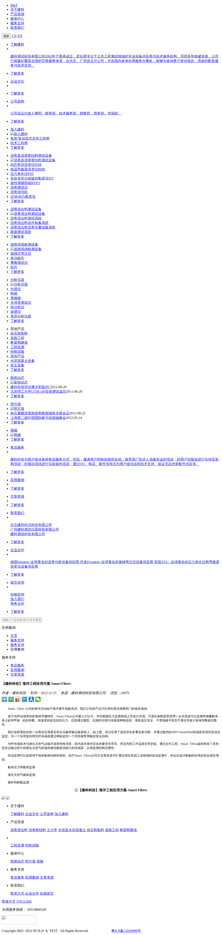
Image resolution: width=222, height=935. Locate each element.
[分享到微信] (38, 699)
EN (20, 36)
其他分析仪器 (20, 316)
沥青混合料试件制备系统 (29, 223)
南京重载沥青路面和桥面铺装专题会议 (39, 413)
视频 (13, 430)
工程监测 (17, 347)
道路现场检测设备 (24, 244)
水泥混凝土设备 (22, 361)
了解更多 (17, 73)
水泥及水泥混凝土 (72, 830)
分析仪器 (17, 280)
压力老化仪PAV (22, 174)
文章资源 (17, 496)
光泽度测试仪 (20, 302)
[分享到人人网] (31, 699)
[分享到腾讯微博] (24, 699)
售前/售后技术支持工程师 (29, 138)
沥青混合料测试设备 (26, 209)
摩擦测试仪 (19, 263)
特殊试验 (17, 351)
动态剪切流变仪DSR (26, 165)
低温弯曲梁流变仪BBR (27, 169)
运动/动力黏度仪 (23, 196)
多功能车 (17, 258)
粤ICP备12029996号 (126, 931)
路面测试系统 (20, 232)
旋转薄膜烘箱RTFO (25, 183)
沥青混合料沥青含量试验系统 (33, 227)
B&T (14, 5)
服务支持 (17, 23)
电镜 (13, 293)
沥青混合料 (19, 830)
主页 (13, 636)
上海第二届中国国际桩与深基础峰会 (38, 418)
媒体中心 (17, 18)
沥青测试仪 (19, 187)
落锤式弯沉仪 (20, 253)
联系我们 (17, 27)
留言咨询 (17, 582)
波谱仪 (15, 312)
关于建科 (17, 9)
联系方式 (17, 893)
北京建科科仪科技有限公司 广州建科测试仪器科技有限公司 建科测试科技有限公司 (34, 529)
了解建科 (17, 44)
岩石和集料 (19, 333)
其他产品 (17, 356)
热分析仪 (17, 307)
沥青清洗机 (19, 192)
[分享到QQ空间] (11, 699)
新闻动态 (17, 378)
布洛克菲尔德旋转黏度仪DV (32, 178)
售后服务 (17, 447)
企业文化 (17, 81)
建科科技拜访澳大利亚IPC (30, 387)
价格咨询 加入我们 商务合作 (17, 599)
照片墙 (15, 404)
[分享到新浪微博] (18, 699)
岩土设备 (17, 365)
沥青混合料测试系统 (26, 218)
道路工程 (17, 338)
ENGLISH (24, 901)
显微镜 (15, 298)
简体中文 (9, 901)
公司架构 (17, 101)
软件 (13, 267)
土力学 (52, 830)
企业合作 (17, 550)
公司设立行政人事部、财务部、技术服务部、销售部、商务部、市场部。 (65, 113)
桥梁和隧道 (19, 342)
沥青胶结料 (37, 830)
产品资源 (17, 14)
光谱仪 (15, 289)
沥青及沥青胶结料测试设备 (31, 155)
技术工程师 (19, 143)
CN (14, 36)
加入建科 (17, 129)
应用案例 (17, 480)
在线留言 (47, 893)
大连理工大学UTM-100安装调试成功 (38, 391)
